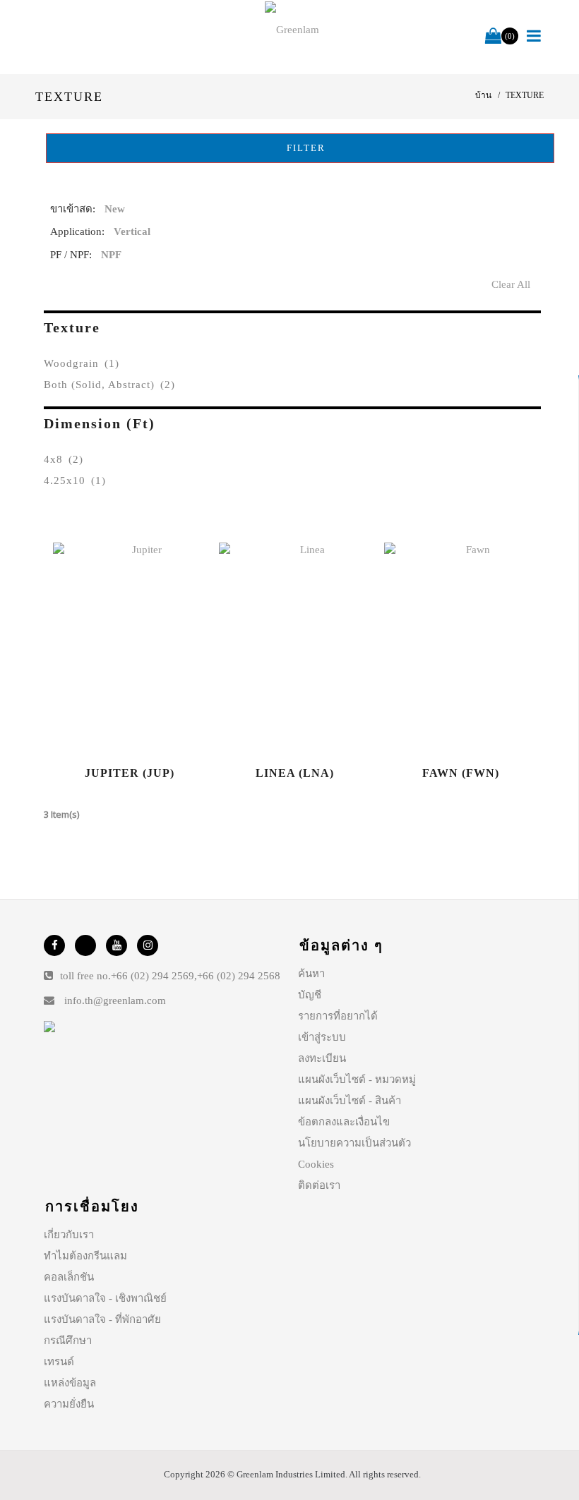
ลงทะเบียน (322, 1058)
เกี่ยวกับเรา (69, 1234)
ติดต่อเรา (319, 1185)
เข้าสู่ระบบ (322, 1037)
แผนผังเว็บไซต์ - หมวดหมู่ (357, 1079)
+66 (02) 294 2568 (238, 975)
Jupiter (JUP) (129, 773)
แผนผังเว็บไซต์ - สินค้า (349, 1100)
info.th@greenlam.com (115, 1000)
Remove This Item (527, 212)
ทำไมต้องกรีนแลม (85, 1256)
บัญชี (309, 994)
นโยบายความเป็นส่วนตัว (354, 1143)
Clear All (510, 284)
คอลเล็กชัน (69, 1277)
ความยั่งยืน (69, 1404)
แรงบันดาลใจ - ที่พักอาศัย (102, 1319)
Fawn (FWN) (460, 773)
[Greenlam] (292, 29)
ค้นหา (311, 973)
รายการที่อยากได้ (338, 1016)
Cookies (316, 1164)
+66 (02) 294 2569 (152, 975)
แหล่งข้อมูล (70, 1383)
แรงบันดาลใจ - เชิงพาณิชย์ (105, 1298)
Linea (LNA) (295, 773)
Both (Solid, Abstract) (109, 384)
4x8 (63, 459)
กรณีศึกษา (68, 1340)
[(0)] (493, 36)
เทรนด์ (59, 1361)
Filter (304, 148)
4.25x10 (75, 480)
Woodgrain (81, 363)
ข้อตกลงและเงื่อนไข (344, 1121)
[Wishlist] (129, 648)
